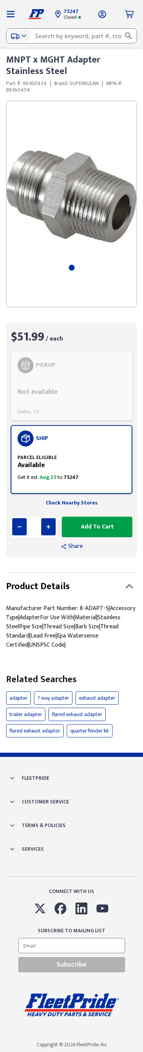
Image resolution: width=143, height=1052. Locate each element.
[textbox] (71, 35)
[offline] (140, 1051)
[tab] (72, 268)
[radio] (71, 386)
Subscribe (71, 964)
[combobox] (71, 35)
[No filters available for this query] (10, 14)
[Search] (128, 35)
